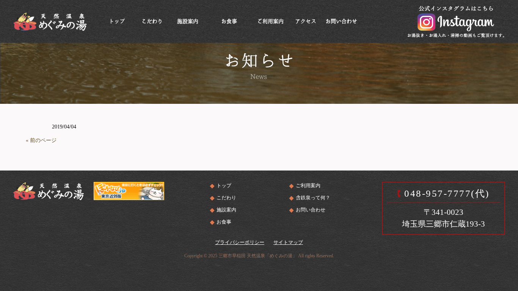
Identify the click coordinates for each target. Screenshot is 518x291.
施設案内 (226, 209)
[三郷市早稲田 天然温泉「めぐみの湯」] (50, 20)
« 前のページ (41, 140)
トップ (224, 185)
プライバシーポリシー (239, 242)
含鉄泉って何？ (313, 197)
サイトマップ (288, 242)
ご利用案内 (308, 185)
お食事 (224, 221)
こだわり (226, 197)
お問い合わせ (310, 209)
